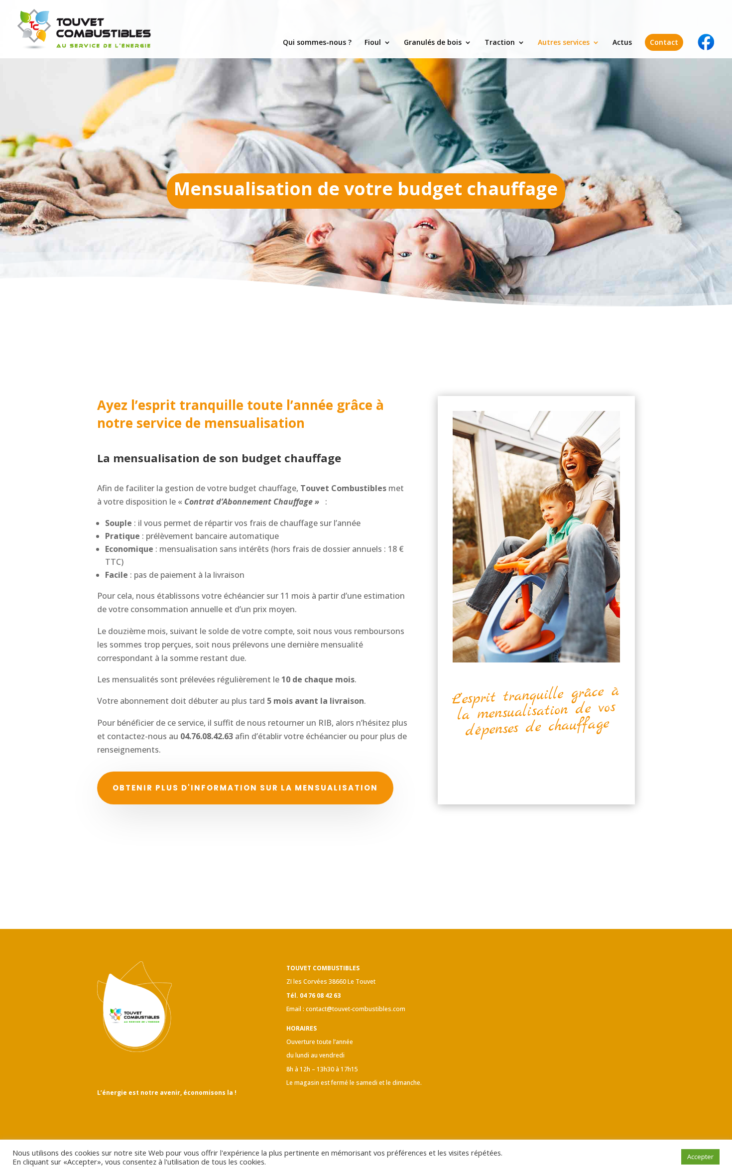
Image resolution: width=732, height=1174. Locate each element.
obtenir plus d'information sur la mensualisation (245, 788)
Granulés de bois (433, 43)
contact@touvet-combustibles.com (355, 1009)
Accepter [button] (700, 1156)
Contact (664, 42)
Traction (500, 43)
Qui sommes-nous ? (317, 43)
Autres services (564, 43)
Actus (622, 43)
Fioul (373, 43)
